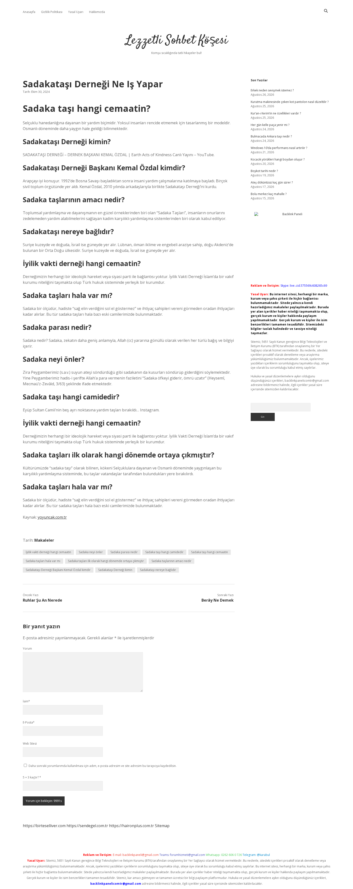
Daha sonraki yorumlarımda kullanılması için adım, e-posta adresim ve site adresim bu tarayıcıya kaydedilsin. (102, 766)
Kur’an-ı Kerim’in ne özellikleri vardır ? (276, 113)
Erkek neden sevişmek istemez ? (272, 90)
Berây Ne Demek (217, 600)
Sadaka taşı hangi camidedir (164, 552)
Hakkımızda (97, 12)
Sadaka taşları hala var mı (43, 561)
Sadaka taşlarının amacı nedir (171, 561)
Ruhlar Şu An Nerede (42, 600)
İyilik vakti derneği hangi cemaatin (48, 552)
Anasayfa (29, 12)
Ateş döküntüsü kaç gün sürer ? (272, 182)
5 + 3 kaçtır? (32, 777)
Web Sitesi (30, 743)
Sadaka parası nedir (124, 552)
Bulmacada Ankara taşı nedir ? (271, 136)
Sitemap (162, 825)
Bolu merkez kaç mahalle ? (268, 194)
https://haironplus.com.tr (131, 825)
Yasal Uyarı (75, 12)
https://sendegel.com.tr (87, 825)
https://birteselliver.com (44, 825)
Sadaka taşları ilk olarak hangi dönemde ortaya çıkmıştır (106, 561)
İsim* (26, 701)
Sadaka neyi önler (91, 552)
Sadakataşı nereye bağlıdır (158, 570)
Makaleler (44, 540)
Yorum (27, 648)
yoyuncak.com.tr (52, 517)
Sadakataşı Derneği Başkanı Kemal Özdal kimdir (58, 570)
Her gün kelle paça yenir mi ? (270, 125)
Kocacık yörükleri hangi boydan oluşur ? (277, 159)
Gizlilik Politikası (51, 12)
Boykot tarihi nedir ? (264, 171)
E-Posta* (29, 722)
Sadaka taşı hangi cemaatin (209, 552)
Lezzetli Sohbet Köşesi (177, 40)
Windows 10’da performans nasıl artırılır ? (279, 148)
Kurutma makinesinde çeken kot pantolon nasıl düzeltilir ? (290, 102)
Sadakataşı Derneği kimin (115, 570)
